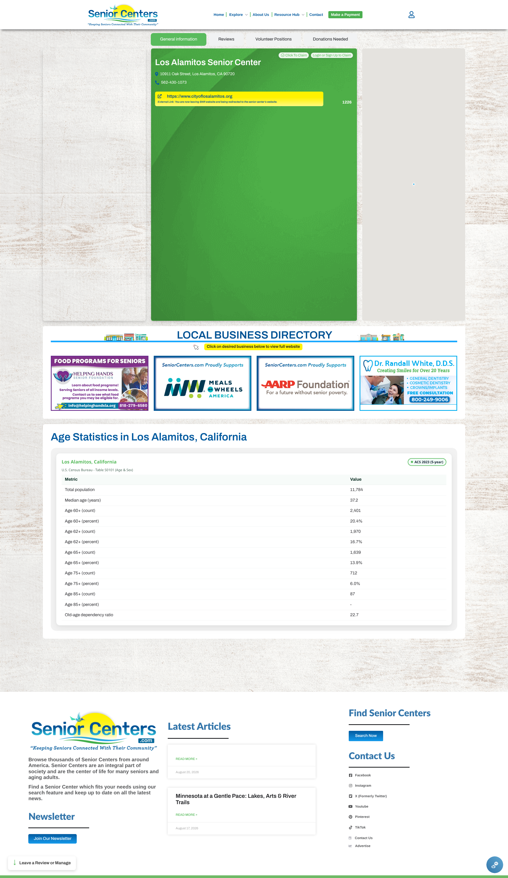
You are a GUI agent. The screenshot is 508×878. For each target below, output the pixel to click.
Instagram (363, 785)
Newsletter (51, 817)
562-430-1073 (174, 82)
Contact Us (364, 838)
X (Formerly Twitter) (371, 796)
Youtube (361, 806)
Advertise (362, 846)
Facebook (363, 775)
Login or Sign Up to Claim (332, 55)
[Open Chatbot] (495, 865)
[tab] (179, 39)
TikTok (360, 827)
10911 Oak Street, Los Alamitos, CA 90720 (197, 74)
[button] (42, 863)
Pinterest (362, 817)
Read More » (186, 759)
